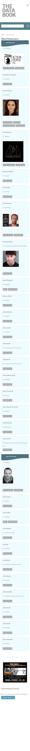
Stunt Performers (20, 68)
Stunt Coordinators (8, 235)
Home (2, 35)
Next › (16, 657)
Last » (21, 657)
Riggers (5, 289)
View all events (7, 697)
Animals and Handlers (8, 68)
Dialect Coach (16, 122)
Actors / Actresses (7, 122)
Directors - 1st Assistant (8, 165)
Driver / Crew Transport (8, 125)
